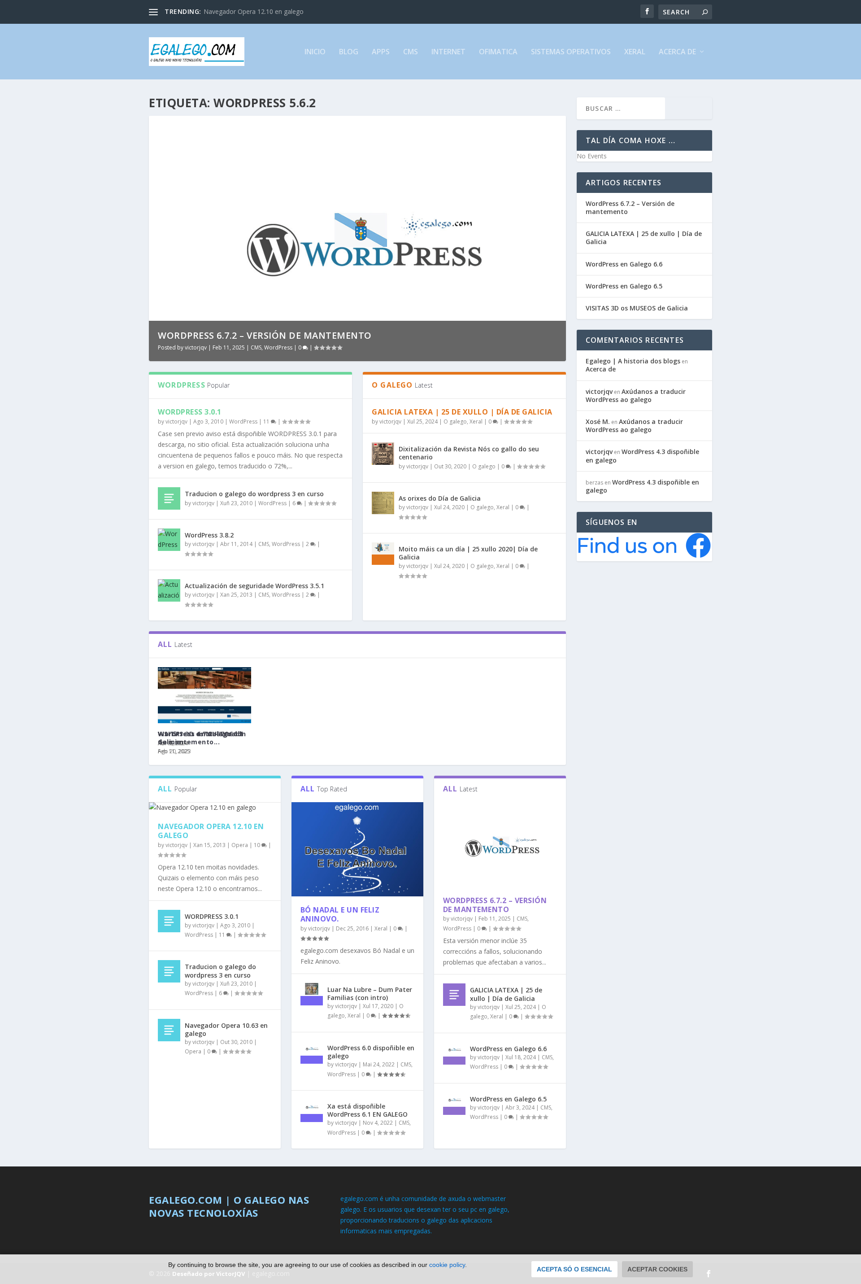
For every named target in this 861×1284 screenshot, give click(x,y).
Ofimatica (498, 52)
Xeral (634, 52)
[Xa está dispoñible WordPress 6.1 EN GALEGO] (311, 1111)
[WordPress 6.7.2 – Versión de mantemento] (500, 844)
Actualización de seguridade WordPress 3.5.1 (254, 585)
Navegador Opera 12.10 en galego (211, 831)
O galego (455, 421)
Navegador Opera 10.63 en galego (226, 1029)
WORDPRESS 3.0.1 (230, 11)
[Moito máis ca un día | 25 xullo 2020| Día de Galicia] (383, 553)
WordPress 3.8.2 (209, 535)
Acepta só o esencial (574, 1269)
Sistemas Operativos (571, 52)
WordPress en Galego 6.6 (508, 1048)
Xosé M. (598, 421)
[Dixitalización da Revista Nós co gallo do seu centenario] (383, 453)
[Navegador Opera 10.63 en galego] (169, 1030)
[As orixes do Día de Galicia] (383, 503)
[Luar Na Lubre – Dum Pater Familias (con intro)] (311, 994)
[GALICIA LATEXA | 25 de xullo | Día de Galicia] (454, 994)
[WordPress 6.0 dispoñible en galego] (311, 1052)
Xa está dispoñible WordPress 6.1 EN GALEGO (367, 1110)
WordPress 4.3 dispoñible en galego (642, 455)
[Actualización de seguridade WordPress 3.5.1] (169, 590)
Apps (381, 52)
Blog (348, 52)
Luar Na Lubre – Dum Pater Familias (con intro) (369, 993)
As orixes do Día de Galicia (440, 498)
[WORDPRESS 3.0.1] (169, 921)
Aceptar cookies (657, 1269)
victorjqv (196, 347)
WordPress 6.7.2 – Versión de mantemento (495, 905)
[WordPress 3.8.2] (169, 539)
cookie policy (447, 1264)
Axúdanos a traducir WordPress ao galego (636, 395)
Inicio (315, 52)
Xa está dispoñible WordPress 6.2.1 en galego (273, 335)
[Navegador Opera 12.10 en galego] (215, 807)
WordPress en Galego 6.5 (508, 1099)
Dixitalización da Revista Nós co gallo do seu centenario (469, 453)
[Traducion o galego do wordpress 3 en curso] (169, 498)
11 (267, 421)
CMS (410, 52)
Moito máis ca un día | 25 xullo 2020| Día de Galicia (468, 553)
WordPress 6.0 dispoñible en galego (370, 1052)
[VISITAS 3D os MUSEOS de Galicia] (204, 695)
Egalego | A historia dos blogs (633, 361)
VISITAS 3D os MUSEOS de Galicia (201, 737)
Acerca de (677, 52)
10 (257, 845)
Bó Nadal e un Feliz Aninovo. (340, 914)
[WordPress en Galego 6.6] (454, 1053)
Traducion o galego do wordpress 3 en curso (254, 493)
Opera (239, 845)
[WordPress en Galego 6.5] (454, 1103)
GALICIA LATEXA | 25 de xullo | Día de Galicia (462, 412)
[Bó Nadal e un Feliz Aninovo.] (357, 849)
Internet (448, 52)
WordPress (278, 347)
